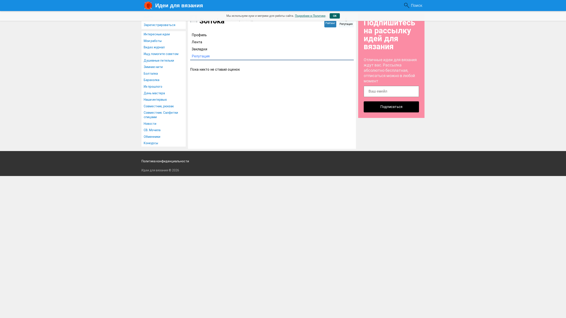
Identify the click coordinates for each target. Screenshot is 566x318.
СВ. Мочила (152, 130)
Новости (150, 123)
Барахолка (151, 80)
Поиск (416, 5)
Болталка (151, 73)
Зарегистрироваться (159, 25)
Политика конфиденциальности (165, 161)
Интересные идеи (157, 34)
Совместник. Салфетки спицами (161, 115)
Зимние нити (153, 67)
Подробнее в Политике (310, 15)
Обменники (152, 136)
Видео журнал (154, 47)
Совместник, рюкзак (159, 106)
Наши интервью (155, 99)
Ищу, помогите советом (161, 54)
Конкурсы (151, 143)
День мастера (154, 93)
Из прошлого (153, 86)
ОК (335, 15)
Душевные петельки (159, 60)
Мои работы (153, 41)
